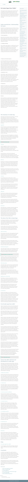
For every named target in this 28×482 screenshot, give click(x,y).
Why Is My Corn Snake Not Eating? (6, 477)
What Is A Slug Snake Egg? (6, 469)
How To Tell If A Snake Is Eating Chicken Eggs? (9, 471)
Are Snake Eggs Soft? (6, 470)
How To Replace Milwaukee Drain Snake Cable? (22, 40)
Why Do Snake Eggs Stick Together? (8, 468)
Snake (2, 475)
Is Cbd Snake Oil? (22, 31)
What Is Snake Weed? (23, 22)
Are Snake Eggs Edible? (6, 472)
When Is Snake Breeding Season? (7, 473)
